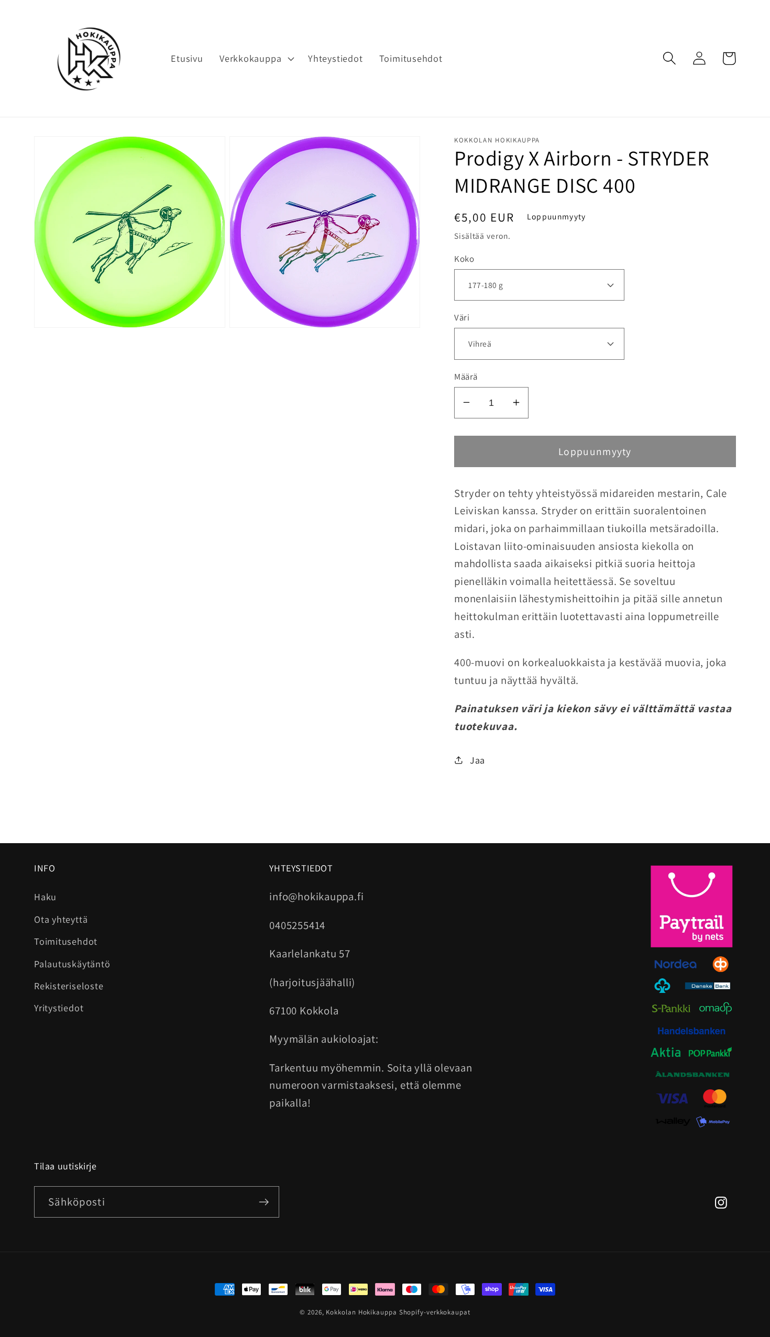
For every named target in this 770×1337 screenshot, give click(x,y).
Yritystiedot (58, 1007)
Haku (45, 896)
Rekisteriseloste (68, 985)
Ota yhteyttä (60, 919)
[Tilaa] (264, 1202)
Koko (464, 258)
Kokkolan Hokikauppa (361, 1312)
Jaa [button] (477, 759)
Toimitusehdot (65, 941)
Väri (461, 317)
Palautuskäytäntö (72, 963)
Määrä (466, 376)
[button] (255, 59)
